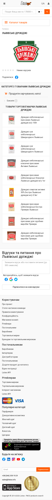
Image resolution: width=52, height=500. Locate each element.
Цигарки (6, 435)
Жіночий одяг (8, 419)
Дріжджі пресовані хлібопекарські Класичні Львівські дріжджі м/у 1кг (33, 178)
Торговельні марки (10, 335)
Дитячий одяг (8, 427)
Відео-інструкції (9, 368)
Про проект (7, 304)
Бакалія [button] (12, 100)
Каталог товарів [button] (18, 22)
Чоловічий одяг (9, 423)
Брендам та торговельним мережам (19, 339)
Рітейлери (6, 324)
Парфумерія (7, 411)
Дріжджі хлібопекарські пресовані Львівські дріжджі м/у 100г (32, 120)
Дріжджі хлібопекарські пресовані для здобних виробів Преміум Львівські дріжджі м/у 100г (32, 224)
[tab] (26, 22)
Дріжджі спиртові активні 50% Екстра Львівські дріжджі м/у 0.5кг (33, 192)
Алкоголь (6, 431)
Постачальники (9, 328)
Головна (5, 29)
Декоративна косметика (13, 415)
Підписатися (43, 469)
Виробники (7, 331)
